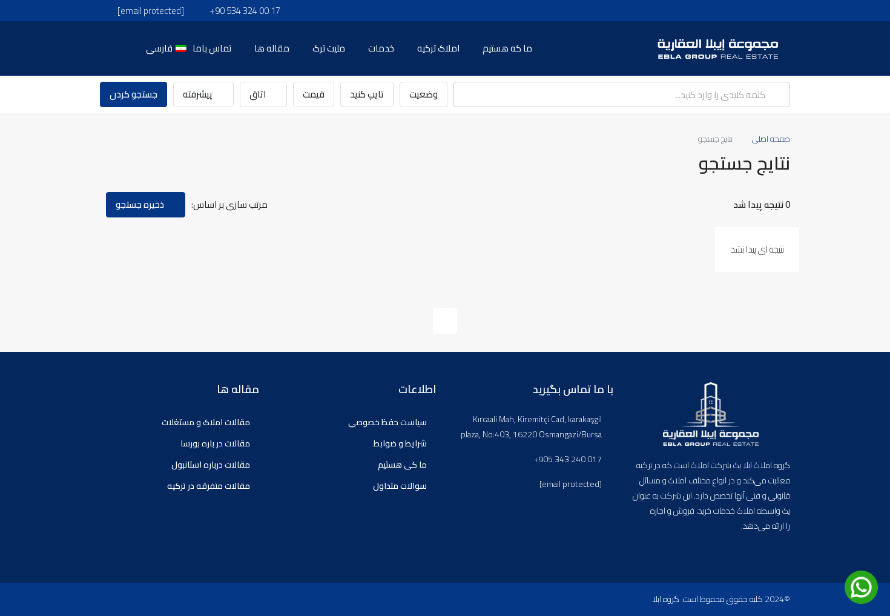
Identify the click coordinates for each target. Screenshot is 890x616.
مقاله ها (271, 48)
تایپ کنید (367, 94)
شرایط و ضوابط (400, 443)
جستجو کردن (133, 94)
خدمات (381, 48)
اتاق (258, 94)
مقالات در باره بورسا (215, 443)
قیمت (314, 94)
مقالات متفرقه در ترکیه (208, 486)
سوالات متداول (400, 486)
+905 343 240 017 (568, 459)
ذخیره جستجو (141, 204)
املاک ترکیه (438, 48)
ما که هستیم (507, 48)
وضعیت (423, 94)
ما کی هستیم (402, 464)
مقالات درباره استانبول (210, 464)
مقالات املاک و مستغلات (206, 422)
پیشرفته (198, 94)
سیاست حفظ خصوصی (387, 422)
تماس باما (212, 48)
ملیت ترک (328, 48)
